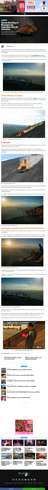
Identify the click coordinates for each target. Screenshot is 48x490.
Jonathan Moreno (9, 46)
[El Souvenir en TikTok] (31, 479)
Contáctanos (40, 483)
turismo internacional (24, 353)
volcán (34, 98)
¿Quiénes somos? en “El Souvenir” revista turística (14, 483)
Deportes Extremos (15, 353)
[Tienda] (34, 479)
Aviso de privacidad (28, 483)
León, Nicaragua (35, 55)
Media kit (35, 483)
